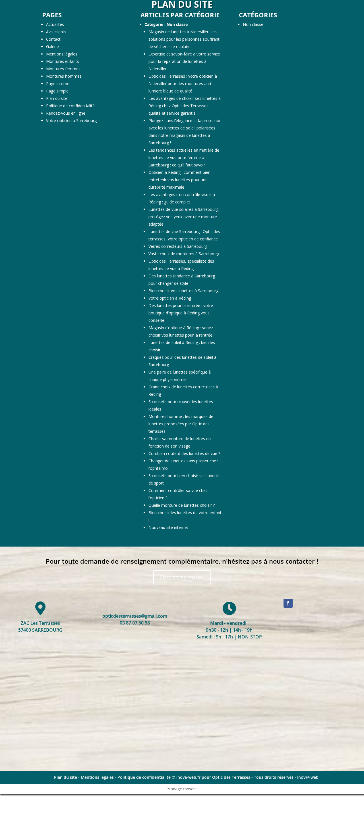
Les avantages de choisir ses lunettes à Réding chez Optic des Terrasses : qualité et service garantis (184, 106)
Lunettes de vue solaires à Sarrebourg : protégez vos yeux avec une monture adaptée (184, 217)
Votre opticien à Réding (169, 298)
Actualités (55, 24)
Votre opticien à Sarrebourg (71, 120)
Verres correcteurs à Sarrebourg (177, 246)
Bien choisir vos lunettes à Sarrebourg (183, 290)
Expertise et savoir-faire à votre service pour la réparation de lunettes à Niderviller (184, 61)
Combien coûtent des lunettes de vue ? (184, 453)
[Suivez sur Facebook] (288, 603)
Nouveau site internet (168, 527)
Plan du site (56, 98)
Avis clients (56, 31)
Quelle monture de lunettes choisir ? (181, 505)
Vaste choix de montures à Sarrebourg (183, 253)
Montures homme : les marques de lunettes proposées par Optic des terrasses (180, 424)
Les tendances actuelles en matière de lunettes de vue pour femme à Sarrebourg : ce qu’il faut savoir (183, 157)
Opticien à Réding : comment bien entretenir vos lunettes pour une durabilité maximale (179, 180)
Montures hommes (64, 76)
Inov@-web (307, 777)
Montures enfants (62, 61)
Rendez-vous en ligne (65, 113)
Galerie (52, 46)
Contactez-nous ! (182, 577)
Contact (53, 39)
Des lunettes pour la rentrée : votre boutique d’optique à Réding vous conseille (180, 313)
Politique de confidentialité (70, 105)
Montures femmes (63, 68)
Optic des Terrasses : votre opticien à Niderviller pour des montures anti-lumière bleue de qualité (182, 83)
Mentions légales (61, 54)
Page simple (57, 91)
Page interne (57, 83)
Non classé (177, 24)
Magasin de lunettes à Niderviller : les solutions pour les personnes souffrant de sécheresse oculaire (184, 39)
